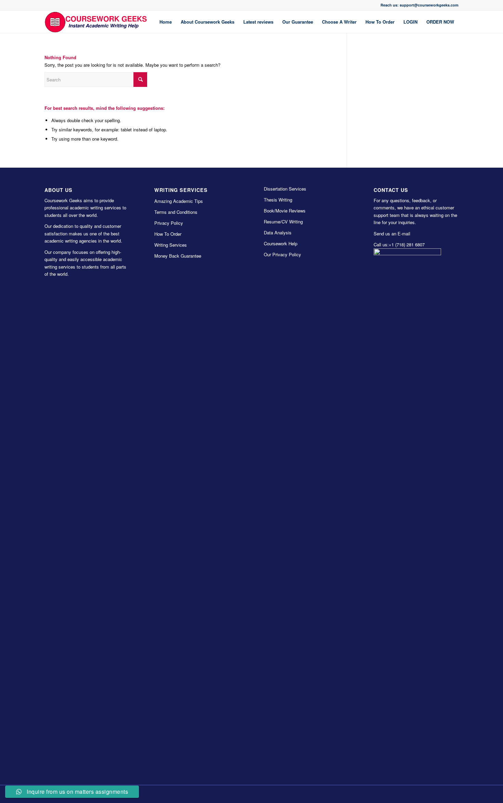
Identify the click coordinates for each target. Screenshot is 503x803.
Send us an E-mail (392, 233)
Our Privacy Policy (282, 254)
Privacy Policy (168, 223)
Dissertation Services (285, 188)
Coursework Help (280, 243)
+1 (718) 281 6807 (407, 244)
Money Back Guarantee (177, 255)
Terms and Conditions (175, 212)
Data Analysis (278, 232)
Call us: (381, 244)
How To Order (167, 234)
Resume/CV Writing (283, 221)
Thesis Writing (278, 199)
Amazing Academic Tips (178, 201)
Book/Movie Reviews (285, 210)
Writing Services (170, 245)
